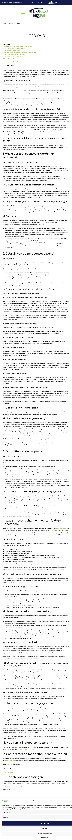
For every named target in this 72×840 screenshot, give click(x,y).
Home (4, 23)
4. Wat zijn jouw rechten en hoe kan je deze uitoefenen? (19, 52)
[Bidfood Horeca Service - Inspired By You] (38, 13)
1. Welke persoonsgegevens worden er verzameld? (18, 46)
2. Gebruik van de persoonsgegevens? (14, 48)
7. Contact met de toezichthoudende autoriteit (16, 58)
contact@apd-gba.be (8, 772)
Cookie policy (44, 837)
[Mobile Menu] (23, 12)
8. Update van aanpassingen (11, 61)
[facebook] (32, 2)
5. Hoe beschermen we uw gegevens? (14, 54)
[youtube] (41, 2)
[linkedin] (35, 2)
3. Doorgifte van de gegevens (11, 50)
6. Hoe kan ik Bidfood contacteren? (13, 56)
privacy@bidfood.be (60, 528)
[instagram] (38, 2)
